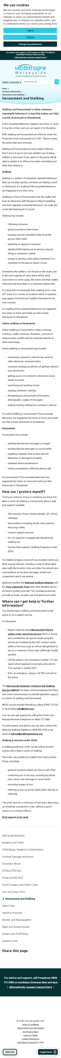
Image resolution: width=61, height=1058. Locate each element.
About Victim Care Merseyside (30, 1028)
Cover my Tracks (30, 1035)
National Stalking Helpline (39, 582)
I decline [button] (30, 37)
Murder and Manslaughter (16, 919)
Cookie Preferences (30, 1039)
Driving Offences (11, 870)
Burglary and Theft (13, 842)
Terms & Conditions (30, 1024)
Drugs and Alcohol (12, 877)
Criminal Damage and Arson (17, 856)
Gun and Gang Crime (13, 891)
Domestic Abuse (11, 863)
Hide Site (9, 1052)
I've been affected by (11, 92)
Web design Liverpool (26, 1042)
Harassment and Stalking (13, 95)
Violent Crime (10, 940)
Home (4, 89)
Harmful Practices (12, 912)
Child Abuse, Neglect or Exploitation (22, 849)
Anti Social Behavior (13, 835)
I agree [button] (30, 30)
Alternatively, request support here (30, 57)
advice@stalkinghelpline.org (27, 734)
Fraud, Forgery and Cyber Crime (20, 884)
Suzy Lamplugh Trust (17, 587)
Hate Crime (8, 905)
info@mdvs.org (25, 709)
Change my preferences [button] (30, 44)
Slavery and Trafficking (15, 933)
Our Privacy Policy (30, 1032)
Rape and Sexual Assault (16, 926)
